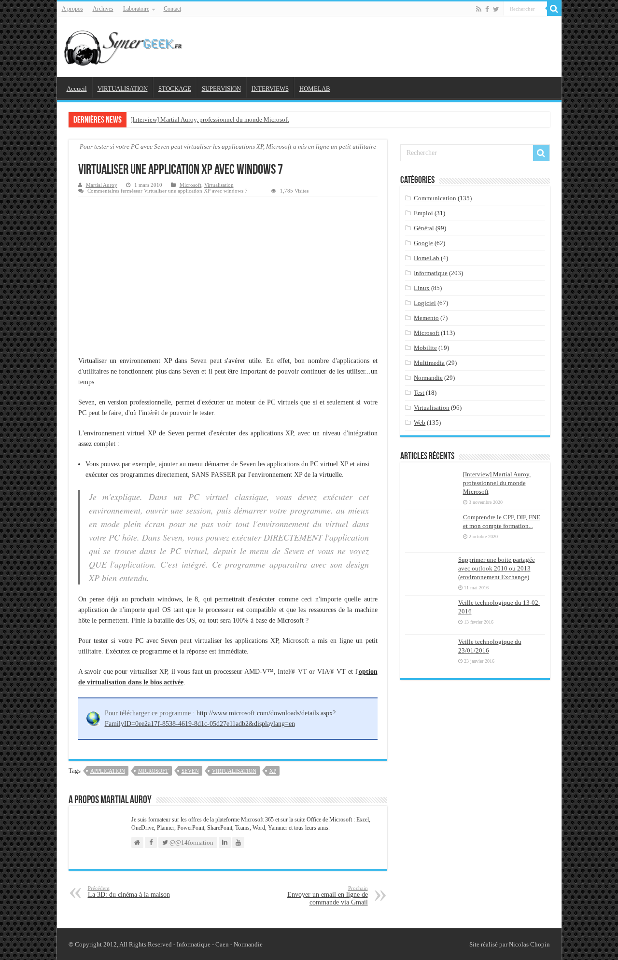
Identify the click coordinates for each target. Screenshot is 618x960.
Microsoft (190, 185)
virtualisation (234, 771)
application (107, 771)
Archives (103, 8)
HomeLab (426, 258)
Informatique (431, 273)
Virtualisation (219, 185)
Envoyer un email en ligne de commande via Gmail (327, 895)
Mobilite (425, 347)
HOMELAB (314, 88)
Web (419, 422)
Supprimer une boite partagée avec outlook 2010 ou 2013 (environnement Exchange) (496, 568)
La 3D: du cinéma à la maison (129, 891)
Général (424, 228)
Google (423, 243)
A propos (72, 8)
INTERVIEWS (270, 88)
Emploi (423, 213)
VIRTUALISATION (123, 88)
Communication (435, 198)
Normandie (428, 377)
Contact (172, 8)
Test (419, 392)
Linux (422, 288)
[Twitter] (496, 9)
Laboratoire (136, 8)
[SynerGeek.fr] (124, 44)
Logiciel (425, 302)
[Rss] (478, 9)
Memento (426, 317)
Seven (190, 771)
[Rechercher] (554, 8)
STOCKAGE (174, 88)
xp (272, 771)
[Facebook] (487, 9)
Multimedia (429, 362)
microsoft (153, 771)
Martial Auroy (101, 185)
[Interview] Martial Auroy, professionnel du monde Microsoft (209, 119)
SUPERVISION (221, 88)
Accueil (77, 88)
